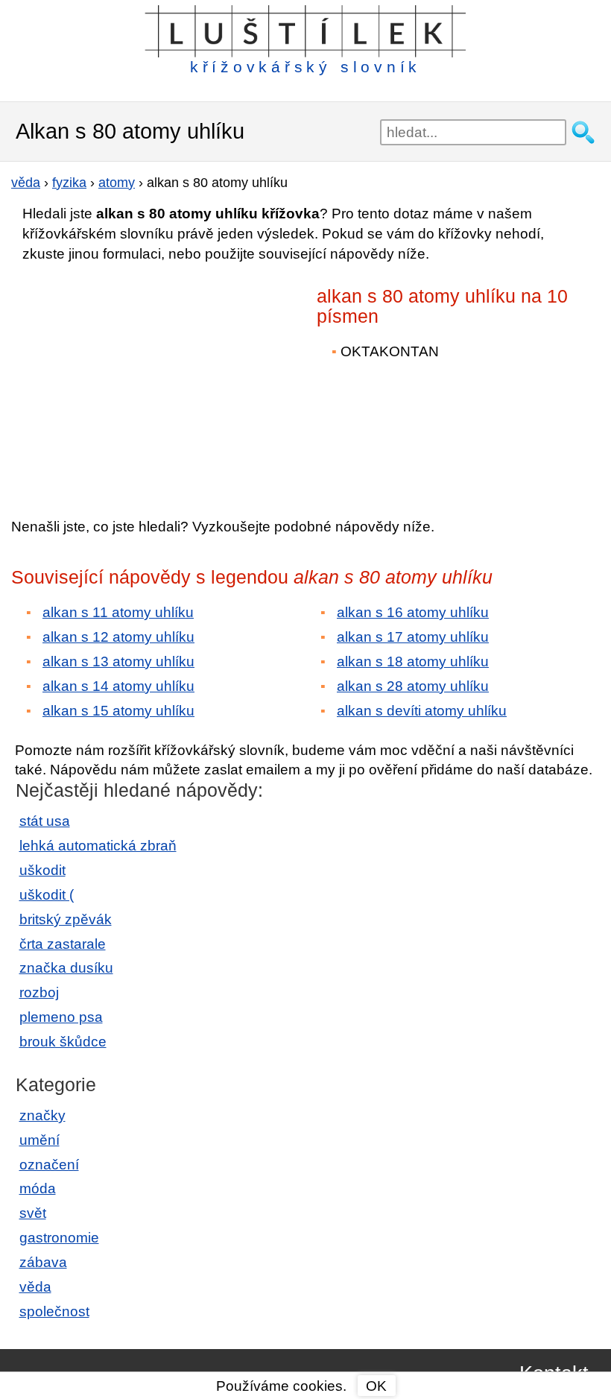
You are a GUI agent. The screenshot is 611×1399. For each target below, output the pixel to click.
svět (32, 1213)
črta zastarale (62, 944)
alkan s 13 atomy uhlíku (118, 661)
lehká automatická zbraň (98, 845)
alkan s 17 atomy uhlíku (413, 637)
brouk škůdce (63, 1041)
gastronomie (59, 1237)
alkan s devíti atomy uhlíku (422, 711)
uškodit (42, 870)
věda (35, 1287)
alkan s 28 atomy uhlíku (413, 686)
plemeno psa (61, 1017)
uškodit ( (46, 895)
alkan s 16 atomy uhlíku (413, 612)
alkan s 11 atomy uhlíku (118, 612)
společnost (54, 1311)
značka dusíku (66, 968)
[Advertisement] (141, 379)
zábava (43, 1262)
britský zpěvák (65, 919)
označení (49, 1164)
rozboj (39, 992)
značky (42, 1115)
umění (39, 1140)
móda (37, 1188)
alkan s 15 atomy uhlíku (118, 711)
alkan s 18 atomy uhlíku (413, 661)
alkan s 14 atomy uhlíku (118, 686)
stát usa (44, 821)
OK (376, 1386)
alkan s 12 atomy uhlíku (118, 637)
